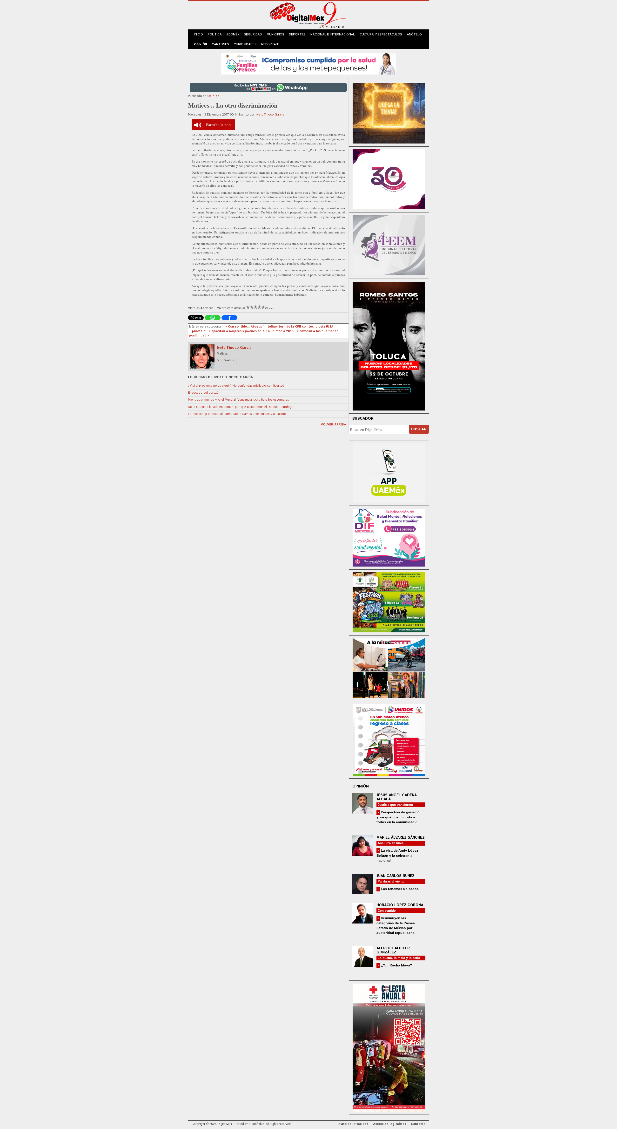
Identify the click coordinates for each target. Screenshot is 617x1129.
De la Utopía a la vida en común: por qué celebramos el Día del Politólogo (241, 407)
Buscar (419, 429)
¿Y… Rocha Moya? (396, 965)
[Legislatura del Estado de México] (389, 112)
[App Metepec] (308, 63)
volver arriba (333, 424)
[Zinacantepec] (389, 601)
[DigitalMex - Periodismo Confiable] (308, 15)
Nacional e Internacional (332, 34)
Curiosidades (245, 44)
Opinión (200, 44)
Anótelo (414, 34)
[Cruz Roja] (389, 1047)
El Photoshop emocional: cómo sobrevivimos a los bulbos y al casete (237, 414)
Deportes (297, 34)
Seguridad (253, 34)
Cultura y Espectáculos (381, 34)
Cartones (220, 44)
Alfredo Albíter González (393, 950)
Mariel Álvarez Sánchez (400, 837)
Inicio (198, 34)
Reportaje (270, 44)
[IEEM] (389, 178)
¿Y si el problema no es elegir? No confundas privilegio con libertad (236, 385)
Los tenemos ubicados (399, 889)
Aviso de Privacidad (353, 1124)
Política (215, 34)
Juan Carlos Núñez (395, 875)
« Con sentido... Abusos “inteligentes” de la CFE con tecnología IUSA (279, 326)
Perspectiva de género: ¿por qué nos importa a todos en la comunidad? (397, 817)
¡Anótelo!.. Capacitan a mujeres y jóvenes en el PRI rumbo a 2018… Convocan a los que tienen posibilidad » (263, 333)
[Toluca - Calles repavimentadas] (389, 667)
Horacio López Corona (399, 905)
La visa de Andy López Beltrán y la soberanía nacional (397, 855)
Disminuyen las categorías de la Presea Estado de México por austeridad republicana (395, 925)
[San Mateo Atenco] (389, 739)
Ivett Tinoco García (270, 114)
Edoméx (233, 34)
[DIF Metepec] (389, 537)
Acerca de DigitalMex (389, 1124)
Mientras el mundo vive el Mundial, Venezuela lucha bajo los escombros (238, 399)
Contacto (418, 1124)
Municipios (275, 34)
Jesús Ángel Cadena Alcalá (396, 797)
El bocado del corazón (204, 392)
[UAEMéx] (389, 472)
